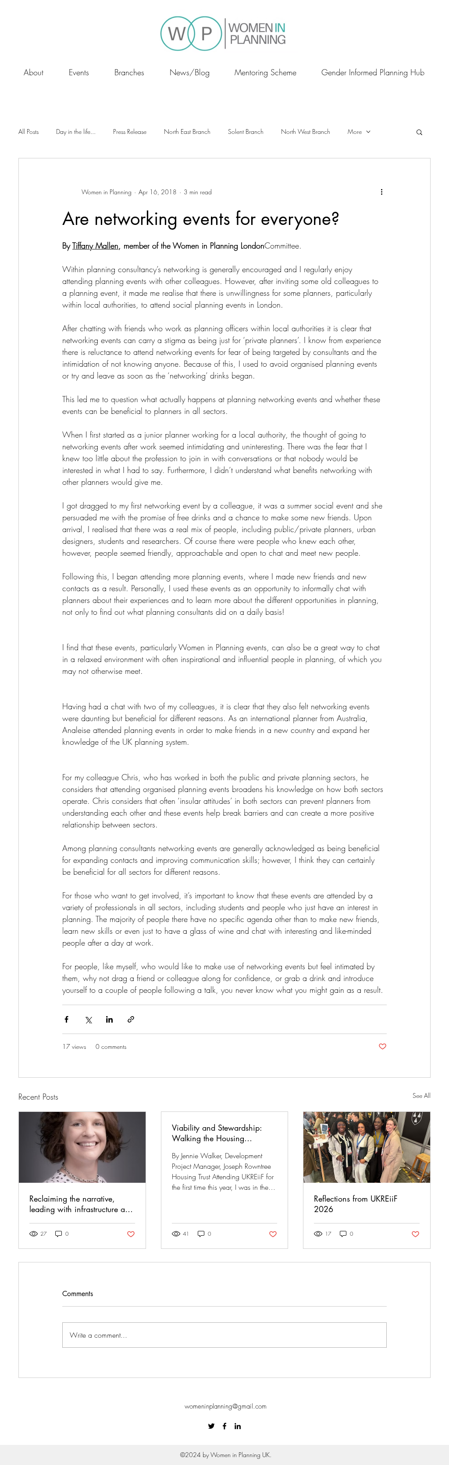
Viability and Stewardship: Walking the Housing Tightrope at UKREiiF (217, 1132)
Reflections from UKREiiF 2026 (356, 1203)
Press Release (129, 131)
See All (422, 1095)
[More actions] (381, 191)
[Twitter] (211, 1426)
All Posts (28, 131)
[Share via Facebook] (66, 1019)
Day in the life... (76, 131)
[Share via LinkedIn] (109, 1019)
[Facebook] (224, 1426)
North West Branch (305, 131)
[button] (419, 131)
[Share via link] (131, 1019)
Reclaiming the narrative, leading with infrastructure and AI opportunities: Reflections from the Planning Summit (81, 1203)
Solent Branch (246, 131)
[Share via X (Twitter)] (88, 1019)
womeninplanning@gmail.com (226, 1406)
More (355, 131)
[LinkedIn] (237, 1426)
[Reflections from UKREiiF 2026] (366, 1147)
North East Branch (187, 131)
